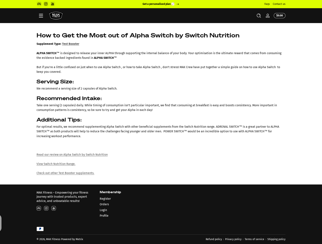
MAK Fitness (53, 239)
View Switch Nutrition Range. (56, 164)
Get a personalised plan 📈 (158, 4)
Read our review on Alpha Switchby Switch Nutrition (72, 154)
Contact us (279, 4)
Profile (104, 215)
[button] (258, 16)
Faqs (267, 4)
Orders (104, 204)
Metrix (79, 239)
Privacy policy (233, 239)
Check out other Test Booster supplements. (65, 173)
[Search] (259, 15)
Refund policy (214, 239)
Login (103, 210)
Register (105, 198)
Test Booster (70, 44)
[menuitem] (129, 199)
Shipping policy (276, 239)
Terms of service (254, 239)
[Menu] (41, 15)
